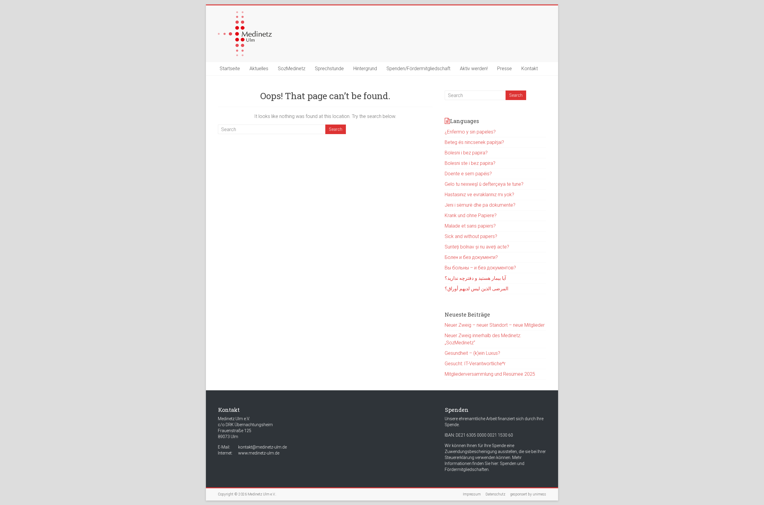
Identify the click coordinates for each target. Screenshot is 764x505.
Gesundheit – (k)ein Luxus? (472, 353)
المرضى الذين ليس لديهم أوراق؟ (476, 288)
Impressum (472, 494)
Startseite (230, 68)
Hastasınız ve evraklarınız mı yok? (479, 194)
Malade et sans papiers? (470, 226)
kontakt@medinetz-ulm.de (262, 447)
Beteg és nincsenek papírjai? (474, 142)
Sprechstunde (329, 68)
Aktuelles (258, 68)
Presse (504, 68)
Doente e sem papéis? (468, 173)
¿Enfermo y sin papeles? (470, 132)
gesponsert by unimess (528, 494)
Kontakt (529, 68)
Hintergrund (365, 68)
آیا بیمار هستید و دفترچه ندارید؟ (475, 278)
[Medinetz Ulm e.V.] (245, 14)
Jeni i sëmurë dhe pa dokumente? (480, 205)
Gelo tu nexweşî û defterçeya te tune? (484, 184)
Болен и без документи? (471, 257)
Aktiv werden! (474, 68)
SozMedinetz (291, 68)
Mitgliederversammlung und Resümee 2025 (490, 374)
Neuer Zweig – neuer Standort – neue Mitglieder (495, 325)
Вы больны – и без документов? (480, 268)
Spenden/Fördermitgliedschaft (418, 68)
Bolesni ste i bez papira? (470, 163)
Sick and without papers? (471, 236)
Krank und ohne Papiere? (471, 215)
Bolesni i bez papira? (466, 153)
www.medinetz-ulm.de (258, 453)
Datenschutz (495, 494)
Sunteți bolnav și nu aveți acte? (477, 247)
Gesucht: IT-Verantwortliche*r (475, 363)
